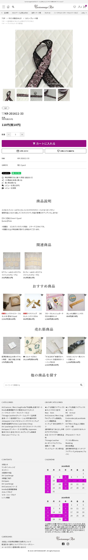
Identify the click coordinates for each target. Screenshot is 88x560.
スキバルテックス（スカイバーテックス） (27, 426)
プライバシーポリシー (26, 544)
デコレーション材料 (23, 418)
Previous (2, 12)
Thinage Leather (52, 440)
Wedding (69, 443)
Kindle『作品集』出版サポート (31, 407)
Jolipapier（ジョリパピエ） (11, 421)
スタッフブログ (7, 492)
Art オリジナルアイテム (53, 443)
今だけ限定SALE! (20, 410)
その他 (22, 429)
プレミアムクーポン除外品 (14, 23)
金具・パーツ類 (36, 13)
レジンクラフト (26, 421)
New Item (49, 413)
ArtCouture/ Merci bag (54, 415)
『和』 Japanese (30, 429)
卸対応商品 (70, 446)
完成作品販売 (7, 424)
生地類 (6, 13)
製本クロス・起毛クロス (10, 432)
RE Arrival (70, 413)
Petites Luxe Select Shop (22, 424)
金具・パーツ (6, 418)
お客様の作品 (7, 473)
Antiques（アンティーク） (11, 429)
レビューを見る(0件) (11, 185)
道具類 (13, 418)
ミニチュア (35, 421)
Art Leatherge (8, 426)
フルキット (48, 13)
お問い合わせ (22, 151)
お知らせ (5, 464)
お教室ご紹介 (6, 478)
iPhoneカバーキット (73, 435)
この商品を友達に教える (12, 180)
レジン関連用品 (50, 421)
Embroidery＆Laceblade (75, 418)
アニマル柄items (72, 440)
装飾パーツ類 (50, 446)
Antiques (5, 481)
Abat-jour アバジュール (11, 435)
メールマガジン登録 (9, 547)
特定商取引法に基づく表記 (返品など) (17, 177)
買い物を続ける (9, 183)
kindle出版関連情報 (9, 489)
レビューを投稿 (9, 188)
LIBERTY (69, 415)
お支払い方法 (7, 541)
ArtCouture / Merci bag (11, 407)
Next (85, 12)
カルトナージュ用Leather (20, 13)
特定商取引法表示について (21, 541)
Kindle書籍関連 (8, 410)
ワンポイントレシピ (8, 467)
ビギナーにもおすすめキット (76, 429)
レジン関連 (6, 497)
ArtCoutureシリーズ (9, 486)
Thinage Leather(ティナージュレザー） (16, 415)
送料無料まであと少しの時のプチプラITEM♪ (20, 21)
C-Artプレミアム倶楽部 (27, 432)
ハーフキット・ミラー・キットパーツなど (66, 13)
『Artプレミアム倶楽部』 (53, 418)
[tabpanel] (44, 59)
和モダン (69, 421)
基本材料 (33, 418)
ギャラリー (5, 470)
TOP (3, 21)
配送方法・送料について (10, 544)
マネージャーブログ (9, 495)
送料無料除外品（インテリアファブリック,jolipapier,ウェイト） (76, 451)
